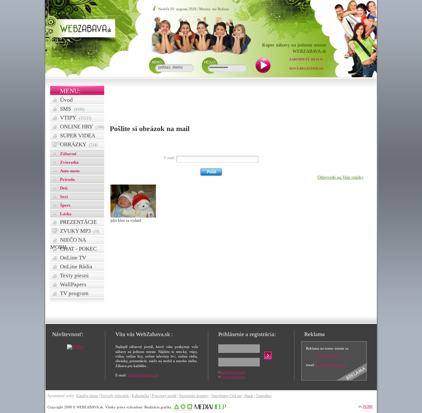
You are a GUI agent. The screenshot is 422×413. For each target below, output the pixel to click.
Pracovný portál (164, 396)
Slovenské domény (194, 396)
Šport (65, 205)
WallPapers (73, 284)
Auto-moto (70, 170)
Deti (64, 188)
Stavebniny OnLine (226, 396)
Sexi (64, 196)
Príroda (67, 179)
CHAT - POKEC (78, 249)
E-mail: (169, 157)
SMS (72, 109)
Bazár (248, 396)
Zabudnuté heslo (306, 59)
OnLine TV (73, 258)
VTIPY (75, 118)
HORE (368, 406)
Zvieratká (69, 162)
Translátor (264, 396)
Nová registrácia (306, 68)
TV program (74, 293)
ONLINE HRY (82, 126)
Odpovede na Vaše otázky (340, 177)
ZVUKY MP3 (79, 231)
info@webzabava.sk (143, 375)
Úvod (66, 100)
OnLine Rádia (76, 266)
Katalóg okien (87, 396)
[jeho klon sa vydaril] (133, 216)
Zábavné (68, 153)
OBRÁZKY (79, 144)
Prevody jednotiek (115, 396)
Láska (66, 213)
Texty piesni (74, 275)
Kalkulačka (140, 396)
